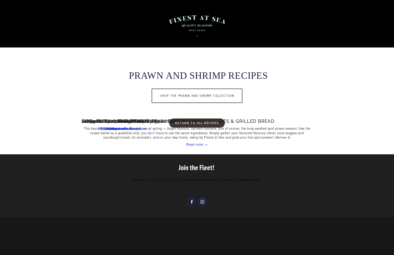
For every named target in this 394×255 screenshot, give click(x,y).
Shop (68, 41)
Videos (182, 50)
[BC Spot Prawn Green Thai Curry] (120, 113)
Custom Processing (364, 41)
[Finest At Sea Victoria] (202, 202)
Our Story (117, 41)
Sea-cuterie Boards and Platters (287, 41)
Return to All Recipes (197, 123)
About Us (47, 41)
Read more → (196, 144)
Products (189, 41)
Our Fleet (89, 41)
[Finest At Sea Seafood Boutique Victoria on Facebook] (192, 202)
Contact (165, 41)
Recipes (141, 41)
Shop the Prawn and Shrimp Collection (197, 96)
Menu (333, 41)
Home (26, 41)
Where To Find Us (212, 50)
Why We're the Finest (227, 41)
